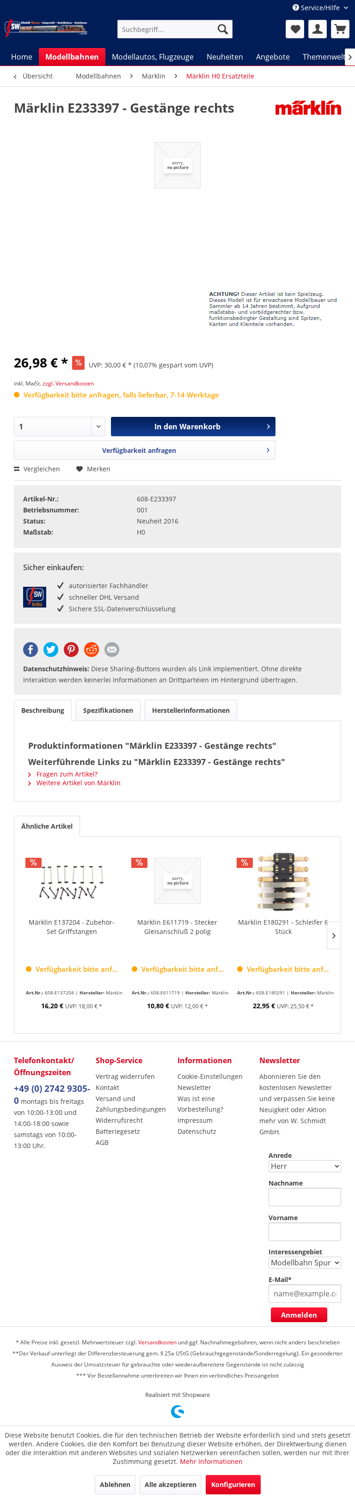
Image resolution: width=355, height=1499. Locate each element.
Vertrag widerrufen (125, 1076)
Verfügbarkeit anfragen (139, 450)
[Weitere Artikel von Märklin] (308, 117)
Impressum (195, 1120)
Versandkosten (157, 1342)
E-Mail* (280, 1279)
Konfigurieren (233, 1484)
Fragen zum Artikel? (66, 774)
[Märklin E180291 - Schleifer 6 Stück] (283, 881)
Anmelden (299, 1314)
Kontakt (107, 1087)
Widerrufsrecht (119, 1120)
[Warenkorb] (340, 29)
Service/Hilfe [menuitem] (320, 7)
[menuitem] (175, 29)
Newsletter (194, 1087)
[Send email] (111, 654)
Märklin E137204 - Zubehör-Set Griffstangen (72, 927)
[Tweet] (50, 654)
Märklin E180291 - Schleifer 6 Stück (283, 927)
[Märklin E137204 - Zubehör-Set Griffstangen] (72, 881)
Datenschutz (197, 1131)
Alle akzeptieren (170, 1484)
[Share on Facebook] (30, 654)
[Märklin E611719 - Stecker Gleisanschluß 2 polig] (178, 881)
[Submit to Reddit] (91, 654)
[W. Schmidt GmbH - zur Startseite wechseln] (46, 29)
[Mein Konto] (317, 29)
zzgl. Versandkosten (68, 383)
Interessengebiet (295, 1251)
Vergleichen (41, 468)
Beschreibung (42, 710)
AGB (102, 1142)
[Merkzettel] (295, 29)
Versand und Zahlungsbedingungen (131, 1104)
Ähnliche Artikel (47, 826)
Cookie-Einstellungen (210, 1076)
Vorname (283, 1217)
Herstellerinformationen (191, 710)
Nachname (286, 1183)
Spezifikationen (108, 710)
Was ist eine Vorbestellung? (200, 1104)
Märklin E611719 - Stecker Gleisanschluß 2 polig (177, 927)
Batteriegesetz (118, 1131)
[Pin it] (71, 654)
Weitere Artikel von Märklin (78, 782)
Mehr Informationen (211, 1461)
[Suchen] (223, 29)
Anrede (280, 1155)
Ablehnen (115, 1484)
